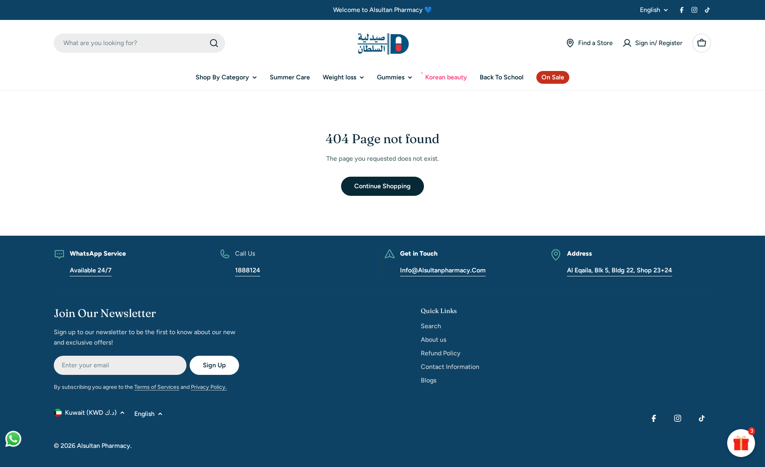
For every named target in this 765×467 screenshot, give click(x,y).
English (650, 10)
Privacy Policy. (209, 387)
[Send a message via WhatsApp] (13, 439)
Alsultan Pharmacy (103, 445)
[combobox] (139, 43)
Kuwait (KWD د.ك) (91, 412)
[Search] (214, 43)
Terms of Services (156, 387)
